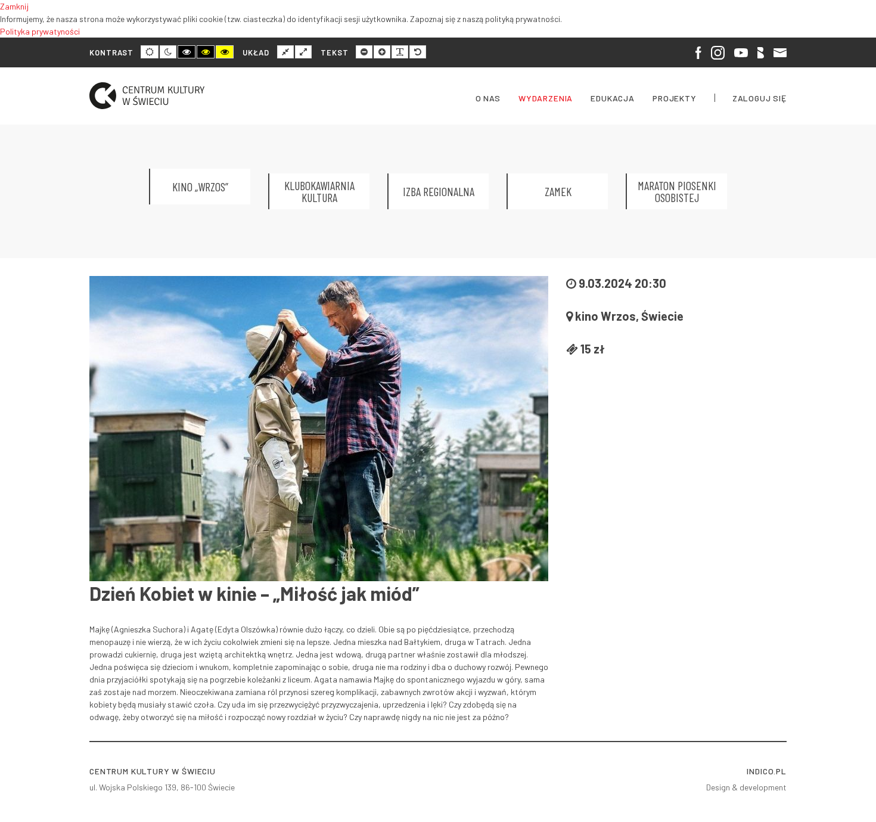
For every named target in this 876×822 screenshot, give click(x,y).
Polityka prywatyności (40, 31)
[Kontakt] (780, 51)
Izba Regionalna (438, 191)
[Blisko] (760, 51)
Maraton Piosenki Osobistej (677, 191)
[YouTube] (740, 51)
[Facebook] (698, 52)
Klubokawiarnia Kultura (319, 191)
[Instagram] (718, 52)
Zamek (558, 191)
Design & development (746, 787)
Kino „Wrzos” (200, 186)
